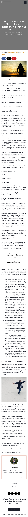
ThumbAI (24, 514)
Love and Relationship (13, 52)
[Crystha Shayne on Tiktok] (18, 493)
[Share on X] (8, 58)
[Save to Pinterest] (14, 58)
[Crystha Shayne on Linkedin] (12, 493)
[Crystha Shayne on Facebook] (9, 493)
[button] (14, 509)
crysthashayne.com (21, 477)
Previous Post (14, 483)
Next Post (14, 486)
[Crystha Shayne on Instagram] (15, 493)
